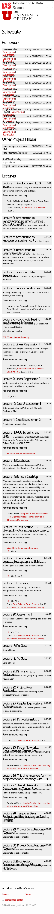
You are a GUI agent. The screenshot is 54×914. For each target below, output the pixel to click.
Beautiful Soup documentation (21, 453)
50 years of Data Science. (34, 207)
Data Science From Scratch (26, 604)
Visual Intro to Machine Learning (22, 548)
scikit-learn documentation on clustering (26, 607)
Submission (8, 134)
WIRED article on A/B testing (16, 337)
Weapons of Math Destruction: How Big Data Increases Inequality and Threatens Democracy (28, 516)
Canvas (5, 894)
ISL (8, 396)
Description (9, 52)
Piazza (28, 894)
